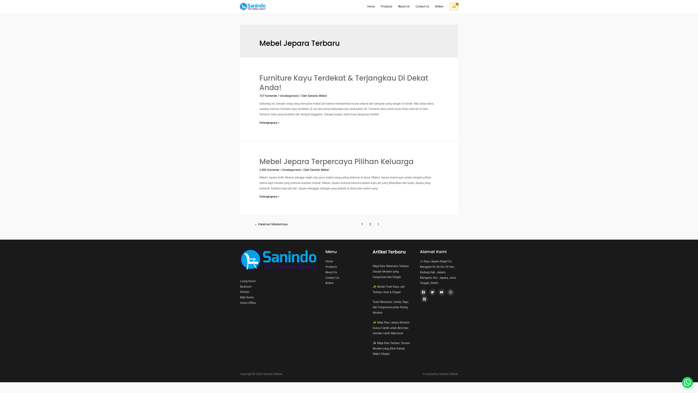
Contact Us (422, 6)
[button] (687, 382)
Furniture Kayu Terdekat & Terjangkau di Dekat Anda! (343, 83)
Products (386, 6)
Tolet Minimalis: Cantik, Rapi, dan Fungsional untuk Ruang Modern (391, 307)
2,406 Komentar (269, 170)
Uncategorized (289, 96)
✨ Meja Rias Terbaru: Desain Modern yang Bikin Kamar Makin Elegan (391, 348)
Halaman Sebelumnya (271, 224)
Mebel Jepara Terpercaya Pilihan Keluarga (336, 161)
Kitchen (244, 292)
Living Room (248, 281)
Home (371, 6)
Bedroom (246, 286)
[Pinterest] (424, 299)
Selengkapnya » (269, 122)
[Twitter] (432, 292)
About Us (404, 6)
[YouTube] (441, 292)
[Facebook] (423, 292)
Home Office (248, 303)
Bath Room (247, 297)
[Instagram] (450, 292)
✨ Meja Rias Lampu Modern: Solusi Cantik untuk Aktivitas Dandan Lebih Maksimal (391, 328)
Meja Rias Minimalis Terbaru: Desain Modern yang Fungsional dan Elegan (391, 271)
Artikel (439, 6)
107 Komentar (268, 96)
